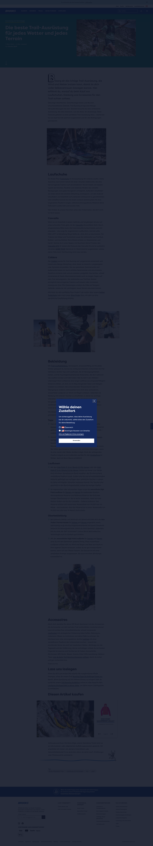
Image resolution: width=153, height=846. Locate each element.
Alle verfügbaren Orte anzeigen (71, 434)
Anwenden (76, 440)
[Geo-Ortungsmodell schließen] (94, 401)
